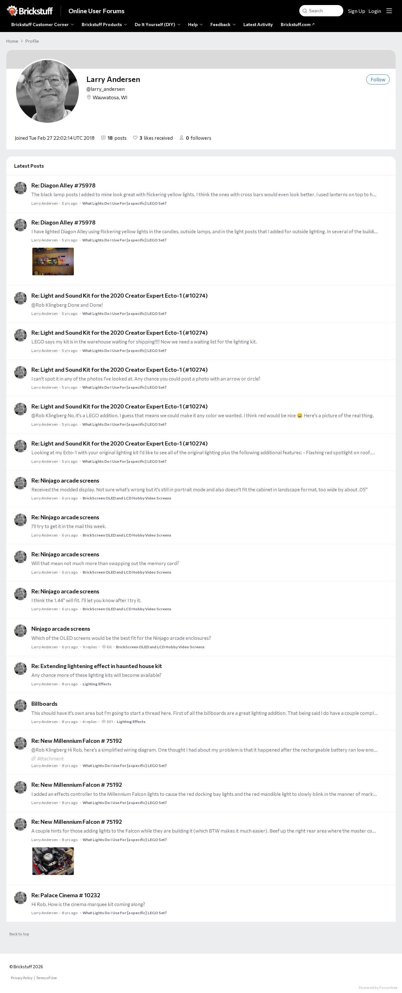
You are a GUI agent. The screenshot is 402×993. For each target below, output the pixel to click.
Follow (378, 79)
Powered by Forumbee (378, 987)
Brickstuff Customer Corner (40, 24)
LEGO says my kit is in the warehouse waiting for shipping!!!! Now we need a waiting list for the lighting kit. (144, 341)
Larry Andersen (44, 203)
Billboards (44, 703)
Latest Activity (258, 24)
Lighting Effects (97, 684)
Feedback (220, 24)
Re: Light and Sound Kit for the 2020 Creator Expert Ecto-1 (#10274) (119, 295)
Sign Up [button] (356, 11)
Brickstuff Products (102, 24)
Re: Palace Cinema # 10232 (65, 895)
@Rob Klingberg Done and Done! (67, 305)
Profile (32, 41)
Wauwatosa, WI (110, 97)
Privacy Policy (22, 978)
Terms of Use (46, 978)
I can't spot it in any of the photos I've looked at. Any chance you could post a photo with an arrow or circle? (145, 378)
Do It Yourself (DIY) (155, 24)
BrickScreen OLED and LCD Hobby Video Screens (127, 498)
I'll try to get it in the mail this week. (68, 526)
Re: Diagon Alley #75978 (63, 185)
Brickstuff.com (296, 24)
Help (193, 24)
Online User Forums (96, 10)
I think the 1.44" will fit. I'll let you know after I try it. (86, 600)
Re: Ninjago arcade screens (65, 480)
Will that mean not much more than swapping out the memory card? (105, 563)
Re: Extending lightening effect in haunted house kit (96, 665)
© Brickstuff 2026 (26, 966)
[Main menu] (389, 10)
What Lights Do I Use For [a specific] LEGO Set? (124, 203)
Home (12, 41)
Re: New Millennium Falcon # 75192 (76, 740)
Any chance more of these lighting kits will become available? (96, 675)
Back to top (19, 933)
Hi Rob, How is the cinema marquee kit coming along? (88, 904)
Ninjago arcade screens (60, 628)
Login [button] (374, 11)
